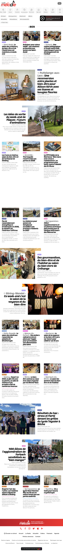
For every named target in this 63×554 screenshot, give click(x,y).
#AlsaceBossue (13, 19)
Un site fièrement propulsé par (29, 548)
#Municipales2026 (24, 19)
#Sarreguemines (13, 16)
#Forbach (3, 16)
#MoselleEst (4, 19)
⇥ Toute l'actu (4, 22)
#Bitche (30, 16)
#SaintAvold (22, 16)
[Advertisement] (31, 193)
